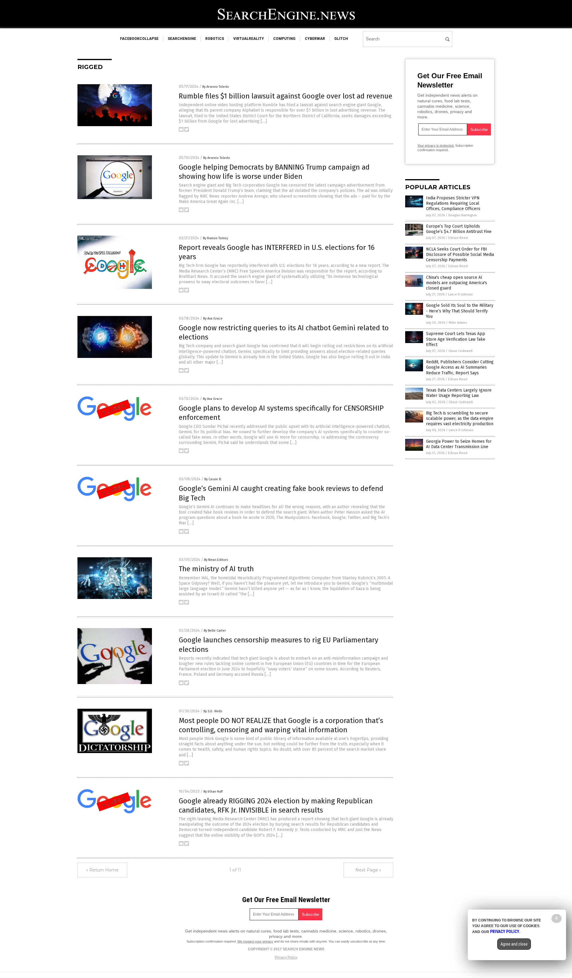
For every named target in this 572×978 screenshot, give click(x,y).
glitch (341, 39)
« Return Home (102, 870)
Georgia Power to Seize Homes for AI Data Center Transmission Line (459, 444)
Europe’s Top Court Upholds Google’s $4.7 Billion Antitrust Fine (459, 229)
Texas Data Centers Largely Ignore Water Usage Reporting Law (459, 393)
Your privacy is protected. (435, 145)
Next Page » (368, 870)
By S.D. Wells (212, 711)
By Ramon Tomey (215, 238)
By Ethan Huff (213, 792)
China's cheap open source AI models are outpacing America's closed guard (456, 283)
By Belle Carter (215, 631)
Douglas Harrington (462, 215)
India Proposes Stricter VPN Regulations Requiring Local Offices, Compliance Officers (453, 203)
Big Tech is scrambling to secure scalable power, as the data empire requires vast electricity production (459, 418)
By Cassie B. (213, 479)
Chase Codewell (460, 351)
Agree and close (514, 944)
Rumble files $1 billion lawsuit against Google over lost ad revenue (285, 96)
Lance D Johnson (460, 294)
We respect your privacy (255, 941)
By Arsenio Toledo (215, 87)
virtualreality (248, 39)
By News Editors (216, 560)
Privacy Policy (286, 957)
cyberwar (315, 39)
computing (284, 39)
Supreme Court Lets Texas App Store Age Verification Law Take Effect (455, 339)
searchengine (182, 39)
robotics (214, 39)
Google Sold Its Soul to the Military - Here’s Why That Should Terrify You (459, 311)
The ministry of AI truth (216, 569)
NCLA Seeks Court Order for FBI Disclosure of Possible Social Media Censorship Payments (460, 254)
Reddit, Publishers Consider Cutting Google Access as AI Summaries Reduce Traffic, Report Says (460, 367)
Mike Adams (458, 323)
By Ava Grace (213, 318)
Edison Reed (458, 238)
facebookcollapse (139, 39)
